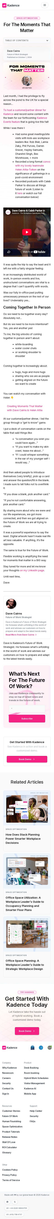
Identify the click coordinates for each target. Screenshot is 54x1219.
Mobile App (30, 1093)
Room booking (31, 1073)
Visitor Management (34, 1083)
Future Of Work (10, 1116)
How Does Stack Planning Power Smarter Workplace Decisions (23, 838)
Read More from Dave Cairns (20, 635)
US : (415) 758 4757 (14, 1214)
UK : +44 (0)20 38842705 (16, 1208)
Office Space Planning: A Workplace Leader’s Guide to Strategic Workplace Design (25, 965)
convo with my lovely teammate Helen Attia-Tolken (32, 165)
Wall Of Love (8, 1142)
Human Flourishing (11, 1121)
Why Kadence (9, 1067)
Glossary (6, 1152)
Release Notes (9, 1137)
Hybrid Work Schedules (36, 1078)
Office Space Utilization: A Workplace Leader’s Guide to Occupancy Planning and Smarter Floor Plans (25, 904)
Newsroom (8, 1073)
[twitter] (15, 1202)
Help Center (36, 1111)
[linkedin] (7, 1202)
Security (6, 1083)
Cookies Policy (10, 1169)
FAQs (32, 1121)
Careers (6, 1078)
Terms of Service (11, 1180)
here (19, 193)
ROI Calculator (9, 1147)
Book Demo (25, 759)
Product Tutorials (11, 1131)
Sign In (5, 1093)
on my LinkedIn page (32, 570)
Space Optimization (12, 1126)
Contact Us (7, 1088)
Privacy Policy (9, 1175)
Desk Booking (31, 1067)
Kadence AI (30, 1088)
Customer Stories (11, 1111)
